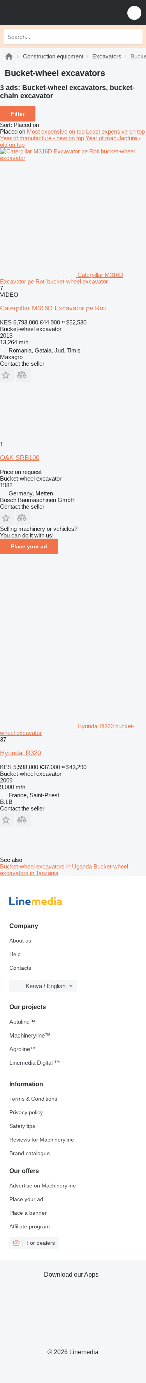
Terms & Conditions (33, 1099)
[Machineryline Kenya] (54, 12)
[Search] (134, 36)
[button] (134, 12)
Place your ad (29, 546)
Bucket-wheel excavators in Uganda (46, 866)
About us (20, 940)
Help (15, 954)
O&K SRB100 (19, 458)
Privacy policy (26, 1112)
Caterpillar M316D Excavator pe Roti (53, 308)
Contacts (20, 968)
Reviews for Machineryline (41, 1139)
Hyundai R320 (20, 753)
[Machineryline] (9, 56)
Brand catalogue (29, 1153)
